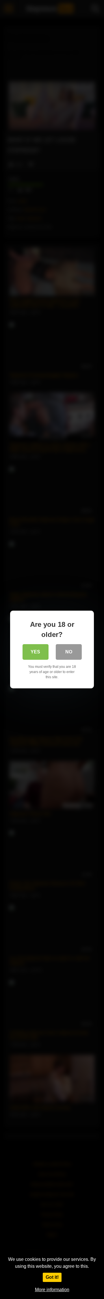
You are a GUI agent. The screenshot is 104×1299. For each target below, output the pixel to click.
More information (52, 1289)
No (68, 651)
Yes (35, 651)
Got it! (52, 1277)
